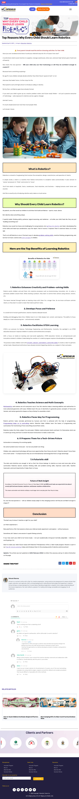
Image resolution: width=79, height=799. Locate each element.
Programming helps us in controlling (16, 423)
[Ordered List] (26, 611)
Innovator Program (8, 765)
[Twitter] (30, 789)
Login (32, 9)
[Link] (35, 611)
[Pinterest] (34, 789)
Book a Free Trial (43, 9)
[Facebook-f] (14, 789)
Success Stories (8, 772)
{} (37, 611)
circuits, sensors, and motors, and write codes (42, 342)
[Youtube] (26, 789)
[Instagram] (22, 789)
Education (23, 43)
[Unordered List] (28, 611)
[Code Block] (33, 611)
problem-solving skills (46, 235)
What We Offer (7, 769)
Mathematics (7, 406)
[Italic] (20, 611)
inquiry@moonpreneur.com (66, 1)
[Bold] (18, 611)
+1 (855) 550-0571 (72, 3)
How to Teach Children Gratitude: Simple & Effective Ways (21, 717)
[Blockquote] (31, 611)
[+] (40, 611)
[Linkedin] (18, 789)
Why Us (5, 767)
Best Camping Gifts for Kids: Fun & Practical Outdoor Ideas (58, 717)
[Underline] (22, 611)
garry (29, 641)
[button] (70, 9)
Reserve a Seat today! (46, 4)
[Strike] (24, 611)
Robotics (29, 43)
